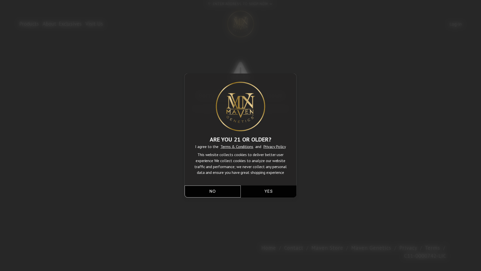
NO (212, 191)
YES (268, 191)
